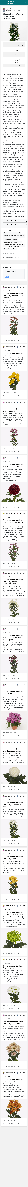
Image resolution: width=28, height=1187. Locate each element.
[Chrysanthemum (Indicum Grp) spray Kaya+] (14, 1098)
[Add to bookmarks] (19, 257)
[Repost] (15, 257)
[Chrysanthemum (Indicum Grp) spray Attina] (14, 875)
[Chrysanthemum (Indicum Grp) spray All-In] (14, 427)
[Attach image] (5, 274)
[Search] (25, 2)
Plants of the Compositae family (12, 233)
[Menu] (3, 2)
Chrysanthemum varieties (10, 239)
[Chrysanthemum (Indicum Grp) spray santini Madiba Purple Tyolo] (14, 653)
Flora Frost (8, 11)
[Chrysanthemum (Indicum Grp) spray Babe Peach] (14, 1041)
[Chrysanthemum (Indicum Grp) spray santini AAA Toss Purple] (14, 540)
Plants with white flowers (10, 249)
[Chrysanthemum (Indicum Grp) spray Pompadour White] (14, 820)
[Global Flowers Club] (11, 2)
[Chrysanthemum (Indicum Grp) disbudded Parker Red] (14, 482)
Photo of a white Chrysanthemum (12, 242)
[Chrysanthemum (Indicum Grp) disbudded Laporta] (14, 766)
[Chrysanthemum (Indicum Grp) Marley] (14, 710)
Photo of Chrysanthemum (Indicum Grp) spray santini (14, 245)
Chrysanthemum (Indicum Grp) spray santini (14, 236)
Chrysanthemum (10, 9)
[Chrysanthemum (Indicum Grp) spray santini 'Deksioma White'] (14, 598)
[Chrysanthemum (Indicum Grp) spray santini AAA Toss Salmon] (14, 314)
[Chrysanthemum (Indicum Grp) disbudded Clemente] (14, 929)
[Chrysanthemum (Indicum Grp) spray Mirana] (14, 984)
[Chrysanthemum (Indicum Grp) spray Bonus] (14, 371)
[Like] (4, 257)
